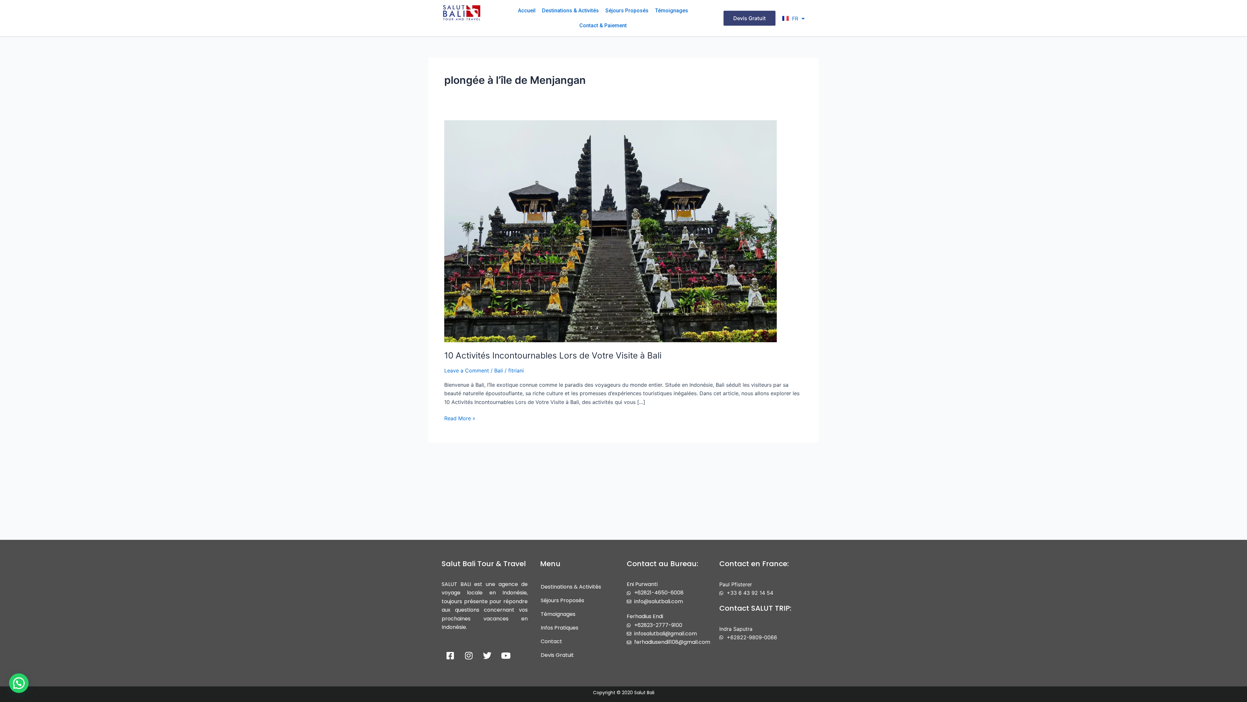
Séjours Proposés (627, 10)
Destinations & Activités (570, 10)
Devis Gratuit (557, 655)
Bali (498, 370)
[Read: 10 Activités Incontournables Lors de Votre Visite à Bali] (610, 231)
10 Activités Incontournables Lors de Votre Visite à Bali (552, 355)
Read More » (459, 418)
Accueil (526, 10)
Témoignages (671, 10)
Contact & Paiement (603, 25)
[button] (19, 683)
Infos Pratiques (559, 627)
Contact (551, 641)
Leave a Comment (466, 370)
